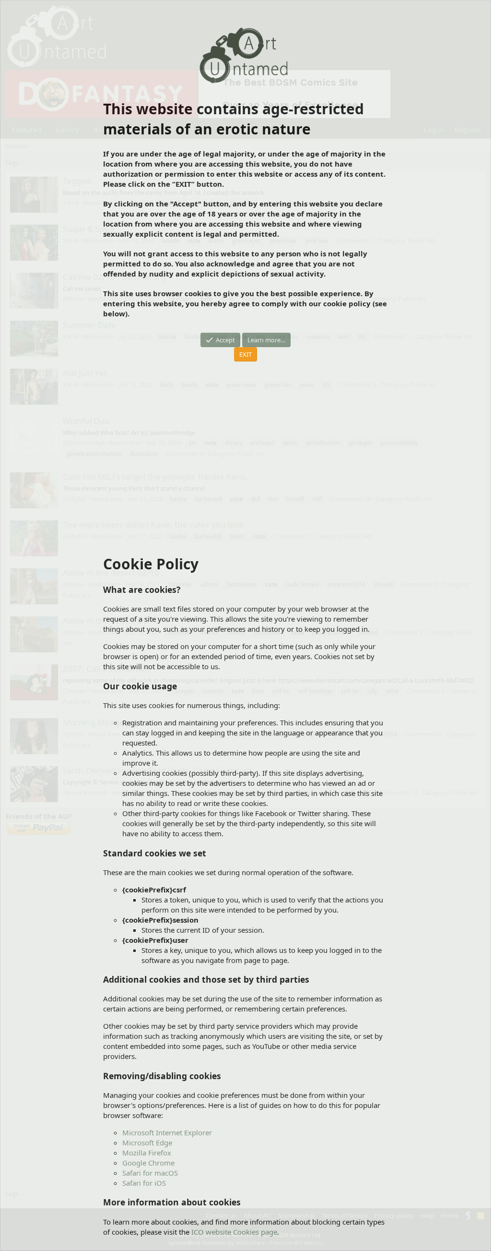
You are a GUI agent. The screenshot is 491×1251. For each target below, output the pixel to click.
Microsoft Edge (147, 1142)
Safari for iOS (144, 1183)
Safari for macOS (150, 1173)
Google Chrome (148, 1162)
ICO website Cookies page (234, 1232)
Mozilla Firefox (146, 1152)
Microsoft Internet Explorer (167, 1132)
